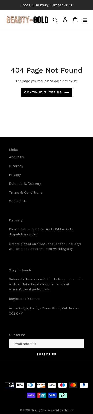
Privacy (15, 175)
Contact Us (18, 201)
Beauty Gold (39, 410)
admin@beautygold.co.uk (29, 289)
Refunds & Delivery (25, 183)
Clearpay (16, 166)
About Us (16, 157)
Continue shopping (43, 92)
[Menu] (85, 20)
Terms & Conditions (25, 192)
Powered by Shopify (61, 410)
